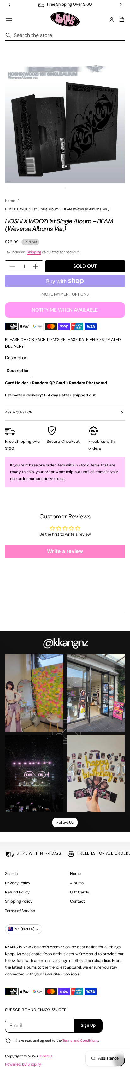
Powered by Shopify (23, 1064)
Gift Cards (79, 892)
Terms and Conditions (80, 1040)
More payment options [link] (65, 294)
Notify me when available (65, 310)
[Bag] (121, 20)
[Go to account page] (112, 20)
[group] (18, 371)
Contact (77, 901)
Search (11, 873)
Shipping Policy (18, 901)
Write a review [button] (65, 551)
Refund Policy (17, 892)
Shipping (34, 252)
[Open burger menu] (9, 19)
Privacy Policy (17, 883)
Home (10, 200)
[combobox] (65, 35)
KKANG (45, 1056)
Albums (77, 883)
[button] (121, 20)
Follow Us (65, 822)
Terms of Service (20, 910)
